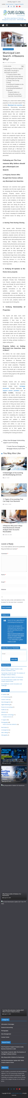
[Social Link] (8, 6)
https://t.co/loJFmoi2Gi (13, 633)
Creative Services (7, 717)
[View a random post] (25, 25)
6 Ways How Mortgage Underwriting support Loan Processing (14, 441)
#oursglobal (21, 635)
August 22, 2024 (12, 641)
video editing (4, 732)
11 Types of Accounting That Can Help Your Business (13, 500)
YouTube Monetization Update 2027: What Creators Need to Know (13, 1011)
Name (3, 574)
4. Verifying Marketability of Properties (14, 89)
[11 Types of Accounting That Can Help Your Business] (14, 484)
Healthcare (4, 709)
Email (3, 582)
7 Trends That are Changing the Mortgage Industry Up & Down (15, 447)
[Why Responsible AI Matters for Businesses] (14, 842)
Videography (4, 735)
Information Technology (7, 714)
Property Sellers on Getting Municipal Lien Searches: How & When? (15, 94)
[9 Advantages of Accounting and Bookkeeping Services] (14, 458)
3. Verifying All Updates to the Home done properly (14, 85)
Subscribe (14, 659)
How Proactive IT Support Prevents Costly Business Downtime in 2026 (12, 760)
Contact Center (5, 699)
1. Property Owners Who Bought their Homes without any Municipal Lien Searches (14, 76)
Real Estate (4, 727)
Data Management (6, 702)
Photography (4, 722)
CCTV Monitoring (5, 697)
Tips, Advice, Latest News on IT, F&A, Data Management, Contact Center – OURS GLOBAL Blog (14, 18)
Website (3, 589)
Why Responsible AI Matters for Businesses (12, 677)
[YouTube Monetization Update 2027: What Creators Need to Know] (14, 958)
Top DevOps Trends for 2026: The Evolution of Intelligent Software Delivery (12, 777)
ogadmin (14, 62)
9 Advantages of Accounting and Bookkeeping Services (13, 474)
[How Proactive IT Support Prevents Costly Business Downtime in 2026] (14, 756)
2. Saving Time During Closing (12, 81)
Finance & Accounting (8, 49)
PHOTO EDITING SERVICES (10, 724)
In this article (7, 66)
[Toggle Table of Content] (22, 66)
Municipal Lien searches (15, 105)
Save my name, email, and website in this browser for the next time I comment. (13, 601)
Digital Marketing (5, 704)
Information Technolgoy (7, 1024)
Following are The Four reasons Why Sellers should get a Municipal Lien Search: (13, 70)
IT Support (4, 720)
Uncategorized (5, 730)
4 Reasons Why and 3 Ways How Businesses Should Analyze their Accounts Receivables (12, 529)
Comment (4, 553)
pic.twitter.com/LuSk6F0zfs (14, 637)
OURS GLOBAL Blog (16, 1093)
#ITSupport (15, 635)
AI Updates (4, 694)
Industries (3, 712)
